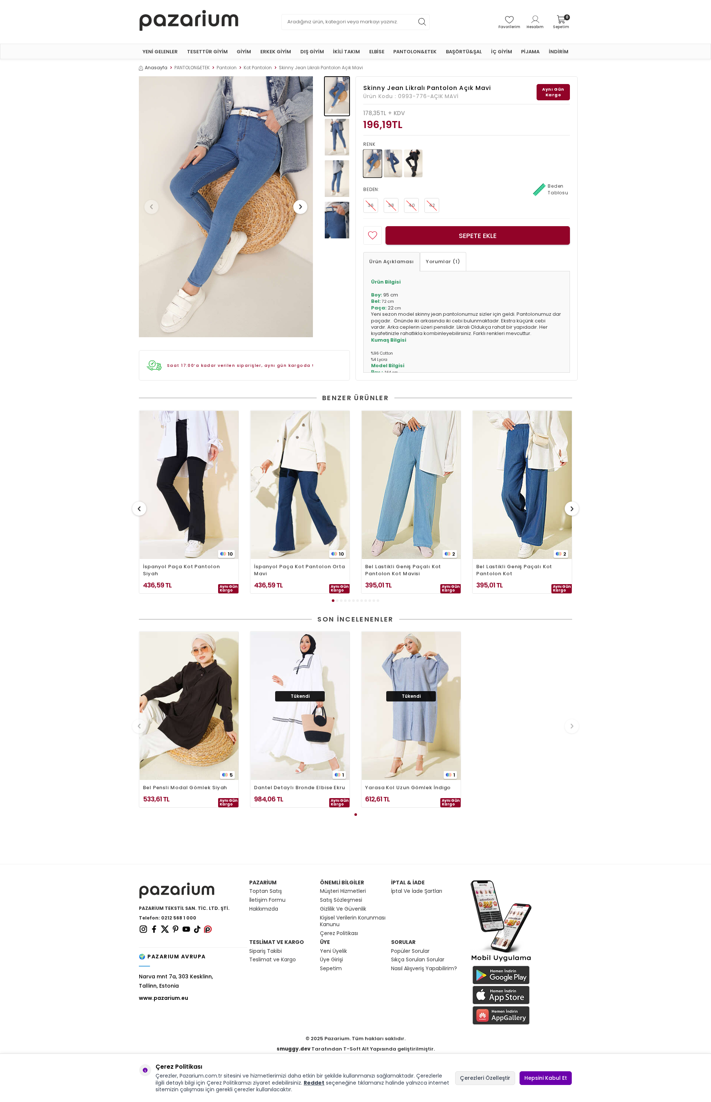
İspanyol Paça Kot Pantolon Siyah (181, 570)
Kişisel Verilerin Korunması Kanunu (352, 921)
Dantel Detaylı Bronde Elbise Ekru (299, 787)
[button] (151, 207)
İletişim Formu (267, 900)
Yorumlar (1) (443, 261)
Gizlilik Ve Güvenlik (343, 908)
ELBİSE (376, 51)
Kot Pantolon (258, 68)
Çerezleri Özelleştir (485, 1078)
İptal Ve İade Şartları (416, 891)
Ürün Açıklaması (391, 261)
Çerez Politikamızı (229, 1082)
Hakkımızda (263, 908)
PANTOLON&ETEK (415, 51)
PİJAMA (530, 51)
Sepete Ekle (478, 235)
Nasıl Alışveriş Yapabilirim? (424, 968)
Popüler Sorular (410, 951)
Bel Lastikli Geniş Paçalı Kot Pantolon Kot (514, 570)
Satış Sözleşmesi (341, 900)
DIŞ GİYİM (312, 51)
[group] (226, 206)
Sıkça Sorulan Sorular (417, 959)
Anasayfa (156, 68)
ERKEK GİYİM (275, 51)
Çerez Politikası (339, 933)
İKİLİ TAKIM (346, 51)
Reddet (314, 1082)
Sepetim (331, 968)
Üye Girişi (331, 959)
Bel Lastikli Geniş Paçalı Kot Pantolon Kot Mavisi (403, 570)
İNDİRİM (558, 51)
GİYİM (244, 51)
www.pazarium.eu (163, 998)
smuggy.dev (293, 1048)
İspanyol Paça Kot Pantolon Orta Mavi (299, 570)
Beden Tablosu (558, 189)
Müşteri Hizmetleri (343, 891)
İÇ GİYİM (501, 51)
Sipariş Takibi (265, 951)
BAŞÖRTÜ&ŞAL (464, 51)
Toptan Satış (265, 891)
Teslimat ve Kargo (272, 959)
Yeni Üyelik (333, 951)
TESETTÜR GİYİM (207, 51)
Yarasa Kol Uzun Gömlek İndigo (408, 787)
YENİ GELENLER (160, 51)
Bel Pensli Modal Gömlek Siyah (185, 787)
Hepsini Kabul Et (545, 1078)
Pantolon (227, 68)
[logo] (189, 22)
